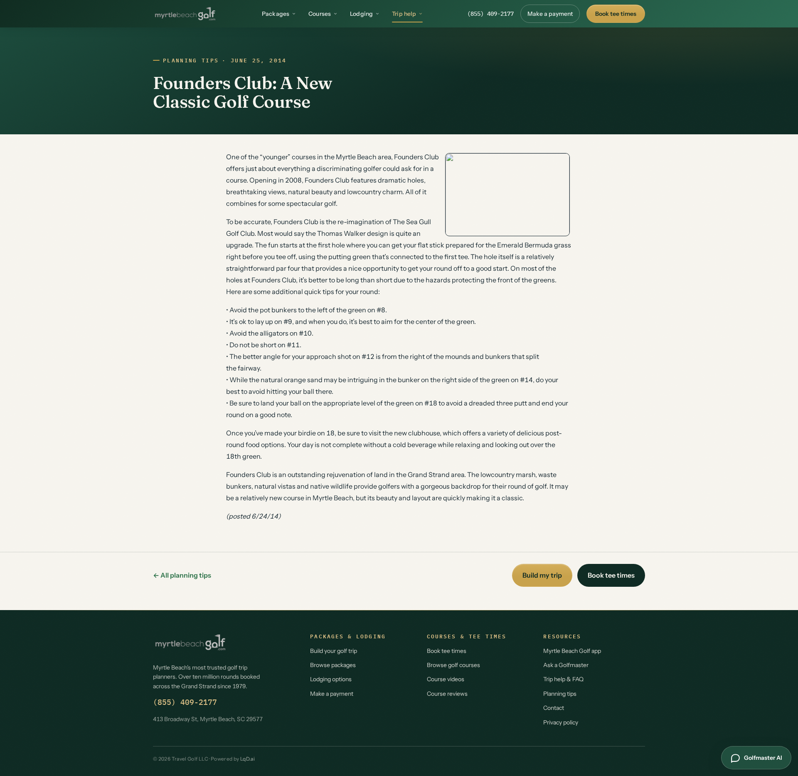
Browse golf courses (453, 665)
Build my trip (542, 575)
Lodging (361, 13)
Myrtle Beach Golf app (572, 651)
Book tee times (615, 13)
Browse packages (333, 665)
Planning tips (191, 60)
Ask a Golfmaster (566, 665)
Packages (275, 13)
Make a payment (550, 13)
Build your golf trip (333, 651)
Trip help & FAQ (563, 679)
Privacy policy (560, 722)
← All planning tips (182, 575)
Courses (319, 13)
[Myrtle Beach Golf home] (185, 14)
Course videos (445, 679)
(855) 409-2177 (490, 13)
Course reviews (447, 693)
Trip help (404, 13)
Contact (553, 708)
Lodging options (331, 679)
